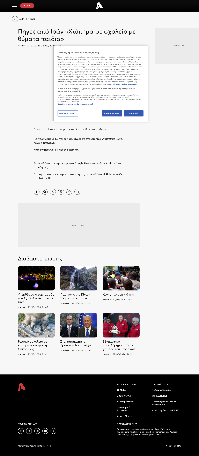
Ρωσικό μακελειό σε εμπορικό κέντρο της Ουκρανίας (33, 345)
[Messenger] (45, 192)
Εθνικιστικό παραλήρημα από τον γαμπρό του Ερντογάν (119, 345)
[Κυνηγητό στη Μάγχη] (121, 278)
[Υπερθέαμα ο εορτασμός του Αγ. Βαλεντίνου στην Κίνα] (36, 278)
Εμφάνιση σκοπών (68, 113)
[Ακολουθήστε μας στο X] (53, 431)
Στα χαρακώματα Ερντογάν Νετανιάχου (76, 343)
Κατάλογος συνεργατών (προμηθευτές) (75, 104)
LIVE (28, 6)
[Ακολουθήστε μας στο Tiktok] (29, 431)
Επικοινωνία (124, 395)
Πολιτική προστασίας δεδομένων (164, 403)
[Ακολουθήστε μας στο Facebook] (21, 431)
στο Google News (79, 163)
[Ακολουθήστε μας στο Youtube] (45, 431)
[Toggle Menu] (14, 5)
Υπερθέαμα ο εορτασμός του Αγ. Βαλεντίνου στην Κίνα (36, 298)
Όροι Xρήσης (159, 395)
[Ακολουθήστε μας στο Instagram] (37, 431)
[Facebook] (36, 192)
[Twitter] (53, 192)
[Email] (77, 192)
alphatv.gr (62, 163)
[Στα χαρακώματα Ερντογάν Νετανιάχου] (78, 325)
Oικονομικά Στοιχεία (123, 409)
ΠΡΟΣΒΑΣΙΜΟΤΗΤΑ (127, 424)
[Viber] (61, 192)
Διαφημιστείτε (125, 401)
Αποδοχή (133, 113)
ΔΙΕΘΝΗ (35, 46)
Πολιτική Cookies (161, 389)
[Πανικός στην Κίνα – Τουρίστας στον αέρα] (78, 278)
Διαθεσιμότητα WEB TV (165, 410)
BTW (179, 446)
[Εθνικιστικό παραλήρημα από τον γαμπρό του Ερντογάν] (121, 325)
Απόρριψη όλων (111, 113)
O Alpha (121, 389)
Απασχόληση (124, 416)
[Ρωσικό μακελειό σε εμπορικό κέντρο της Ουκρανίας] (36, 325)
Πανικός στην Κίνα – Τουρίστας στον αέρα (75, 296)
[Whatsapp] (69, 192)
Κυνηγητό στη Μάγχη (118, 294)
